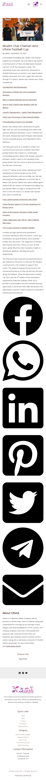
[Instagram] (23, 673)
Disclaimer (23, 724)
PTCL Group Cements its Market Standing (19, 228)
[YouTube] (26, 673)
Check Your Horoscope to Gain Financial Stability (21, 117)
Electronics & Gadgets (23, 735)
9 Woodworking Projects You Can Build (17, 122)
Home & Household (23, 743)
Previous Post (23, 654)
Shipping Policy (23, 726)
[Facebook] (20, 673)
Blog (23, 718)
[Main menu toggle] (28, 4)
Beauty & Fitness (23, 737)
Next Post (23, 659)
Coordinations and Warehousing (15, 87)
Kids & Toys (23, 740)
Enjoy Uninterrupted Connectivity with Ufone (20, 199)
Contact (23, 721)
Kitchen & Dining (23, 745)
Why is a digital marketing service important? (20, 100)
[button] (41, 4)
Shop (23, 716)
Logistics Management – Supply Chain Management (22, 112)
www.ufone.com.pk (13, 646)
